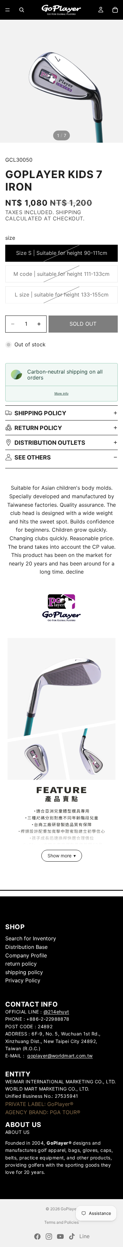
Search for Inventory (30, 938)
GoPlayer (69, 1208)
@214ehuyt (56, 1011)
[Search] (21, 10)
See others (32, 457)
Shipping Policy (40, 413)
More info (61, 393)
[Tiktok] (72, 1236)
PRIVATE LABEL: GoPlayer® (39, 1104)
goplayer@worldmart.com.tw (60, 1055)
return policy (38, 427)
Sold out (83, 323)
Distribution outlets (49, 442)
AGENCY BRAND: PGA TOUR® (42, 1112)
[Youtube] (60, 1236)
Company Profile (26, 955)
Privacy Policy (22, 980)
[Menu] (7, 9)
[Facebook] (37, 1236)
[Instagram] (49, 1236)
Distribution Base (26, 947)
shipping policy (24, 972)
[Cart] (115, 10)
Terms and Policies (61, 1222)
